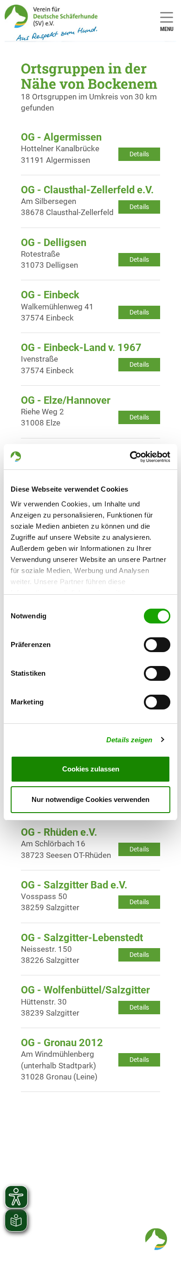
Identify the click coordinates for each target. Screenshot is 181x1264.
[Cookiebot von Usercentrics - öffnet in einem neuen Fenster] (130, 457)
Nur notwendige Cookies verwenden (90, 799)
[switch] (157, 644)
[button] (156, 1239)
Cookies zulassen (90, 769)
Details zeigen (129, 740)
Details (139, 154)
